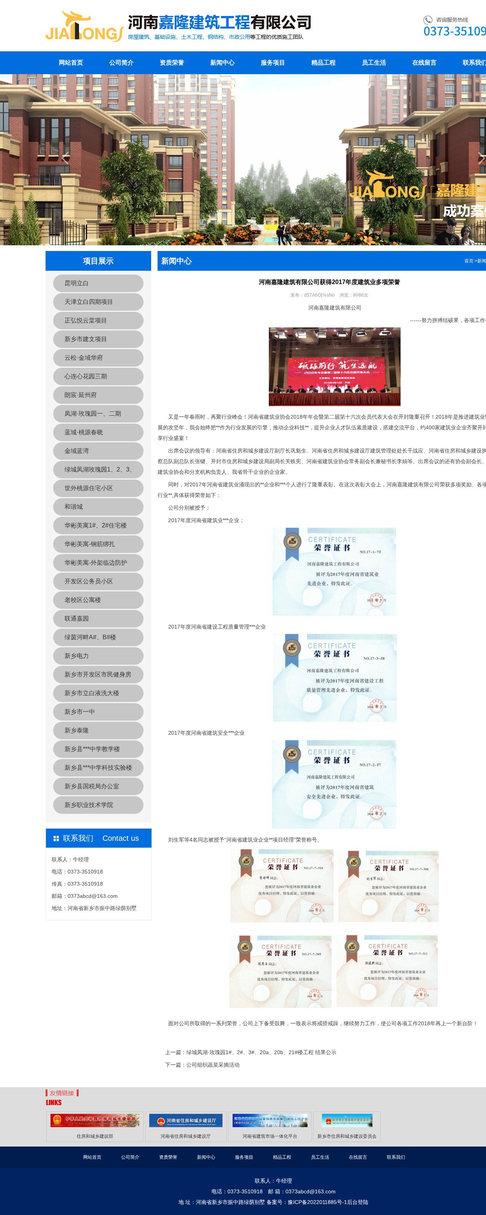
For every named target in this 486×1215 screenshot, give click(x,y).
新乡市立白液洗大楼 (92, 693)
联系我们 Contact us (101, 838)
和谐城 (74, 506)
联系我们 (396, 1157)
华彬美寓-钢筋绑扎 (90, 544)
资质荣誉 (172, 62)
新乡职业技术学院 (89, 805)
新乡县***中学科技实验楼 (98, 767)
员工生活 (374, 62)
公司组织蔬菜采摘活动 (213, 1065)
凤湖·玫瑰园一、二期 (93, 413)
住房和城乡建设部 (95, 1136)
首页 (468, 261)
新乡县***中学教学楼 (92, 749)
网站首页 (71, 62)
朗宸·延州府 (81, 395)
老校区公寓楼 (83, 600)
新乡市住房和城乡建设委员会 (347, 1136)
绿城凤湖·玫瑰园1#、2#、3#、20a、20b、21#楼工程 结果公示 (261, 1052)
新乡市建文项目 (86, 339)
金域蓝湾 (77, 451)
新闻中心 (222, 62)
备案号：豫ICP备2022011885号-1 (307, 1202)
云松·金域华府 (84, 357)
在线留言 (424, 62)
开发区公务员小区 (89, 581)
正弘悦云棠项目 (86, 320)
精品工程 (323, 62)
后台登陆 (357, 1202)
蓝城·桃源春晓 (84, 432)
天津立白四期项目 (89, 302)
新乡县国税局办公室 (92, 786)
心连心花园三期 (86, 376)
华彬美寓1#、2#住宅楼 (96, 525)
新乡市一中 (80, 711)
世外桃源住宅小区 (89, 488)
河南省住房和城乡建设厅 (186, 1136)
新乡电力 (77, 656)
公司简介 (121, 62)
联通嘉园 (77, 618)
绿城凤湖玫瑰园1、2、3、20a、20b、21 (94, 472)
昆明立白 (77, 283)
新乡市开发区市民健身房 (98, 674)
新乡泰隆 (77, 730)
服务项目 (273, 62)
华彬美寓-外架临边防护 (96, 562)
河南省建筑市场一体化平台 (270, 1136)
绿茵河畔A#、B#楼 (90, 637)
